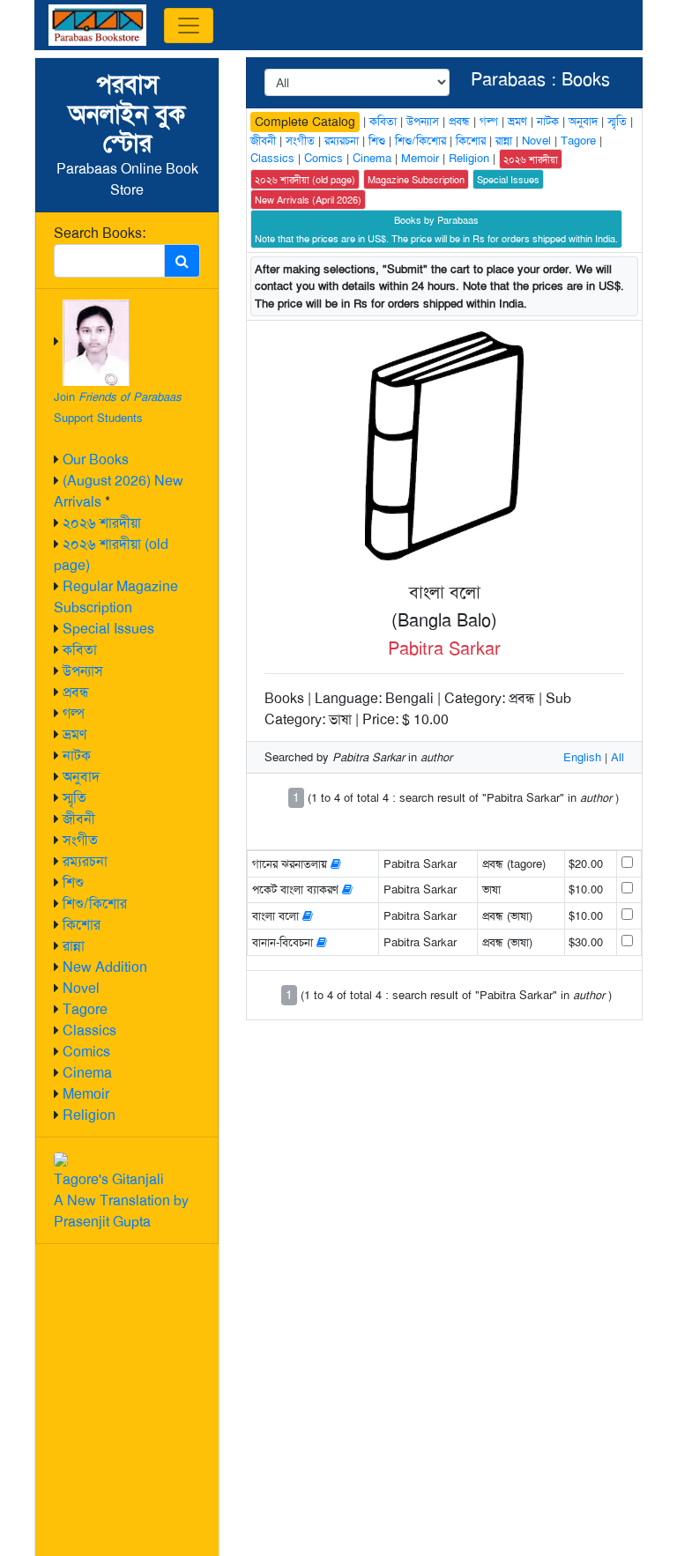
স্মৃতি (74, 798)
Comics (86, 1051)
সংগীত (80, 840)
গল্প (74, 713)
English (582, 757)
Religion (89, 1115)
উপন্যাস (83, 671)
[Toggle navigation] (188, 25)
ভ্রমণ (74, 734)
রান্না (74, 946)
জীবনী (79, 819)
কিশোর (81, 924)
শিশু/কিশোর (95, 903)
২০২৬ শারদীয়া (102, 523)
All (617, 757)
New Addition (105, 967)
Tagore (85, 1009)
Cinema (87, 1072)
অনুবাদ (81, 776)
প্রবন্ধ (76, 692)
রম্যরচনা (85, 861)
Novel (81, 988)
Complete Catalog (305, 122)
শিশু (73, 882)
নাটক (77, 755)
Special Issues (108, 628)
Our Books (96, 459)
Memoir (86, 1094)
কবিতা (80, 650)
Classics (89, 1030)
